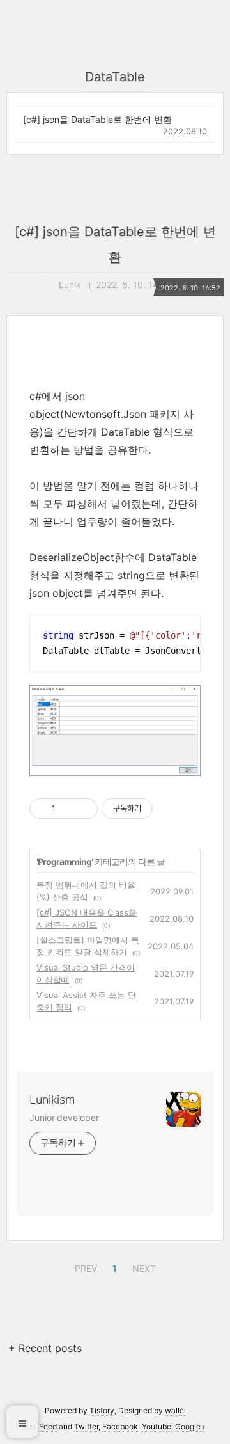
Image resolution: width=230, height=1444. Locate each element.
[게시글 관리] (83, 808)
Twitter (86, 1426)
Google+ (190, 1426)
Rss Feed (40, 1426)
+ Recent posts (45, 1348)
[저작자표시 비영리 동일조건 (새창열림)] (170, 809)
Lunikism (52, 1099)
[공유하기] (67, 808)
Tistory (101, 1410)
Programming (64, 861)
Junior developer (63, 1117)
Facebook (120, 1426)
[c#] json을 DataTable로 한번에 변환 (97, 119)
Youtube (156, 1426)
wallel (175, 1410)
